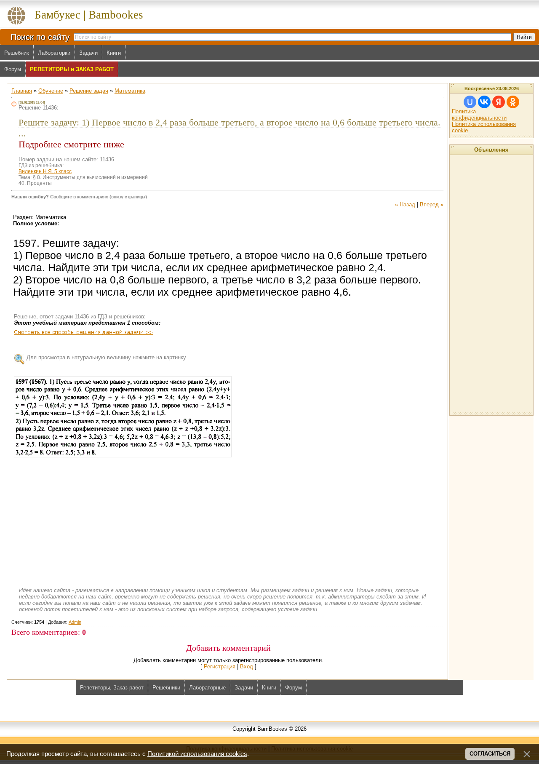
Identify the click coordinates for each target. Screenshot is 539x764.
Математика (130, 91)
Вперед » (431, 204)
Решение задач (88, 91)
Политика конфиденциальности (479, 114)
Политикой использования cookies (197, 754)
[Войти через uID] (470, 102)
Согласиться (490, 754)
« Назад (405, 204)
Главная (21, 91)
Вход (246, 666)
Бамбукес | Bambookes (89, 14)
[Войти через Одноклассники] (513, 102)
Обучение (50, 91)
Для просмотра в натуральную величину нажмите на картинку (106, 357)
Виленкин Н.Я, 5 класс (45, 171)
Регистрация (219, 666)
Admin (75, 622)
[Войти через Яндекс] (498, 102)
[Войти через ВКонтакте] (484, 102)
